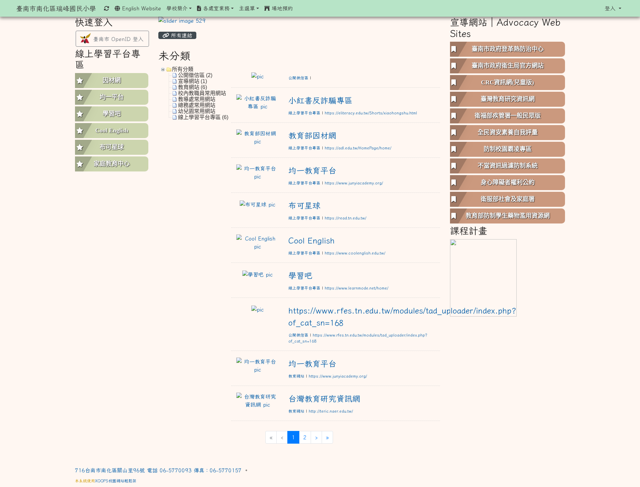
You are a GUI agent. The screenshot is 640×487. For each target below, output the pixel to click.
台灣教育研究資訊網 (324, 399)
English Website (140, 8)
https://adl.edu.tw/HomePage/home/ (358, 148)
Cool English (311, 240)
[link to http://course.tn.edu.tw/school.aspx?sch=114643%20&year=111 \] (483, 277)
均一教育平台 (312, 170)
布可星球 (304, 205)
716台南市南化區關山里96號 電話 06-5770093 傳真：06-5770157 (159, 470)
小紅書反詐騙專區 (320, 100)
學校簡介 (177, 8)
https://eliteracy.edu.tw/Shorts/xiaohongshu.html (371, 113)
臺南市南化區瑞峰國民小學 (56, 8)
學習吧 (300, 276)
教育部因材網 (312, 135)
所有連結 (180, 35)
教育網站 (296, 376)
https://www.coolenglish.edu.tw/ (355, 253)
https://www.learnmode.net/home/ (356, 288)
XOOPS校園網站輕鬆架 (115, 481)
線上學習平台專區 (304, 113)
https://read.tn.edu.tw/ (345, 218)
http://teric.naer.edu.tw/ (331, 411)
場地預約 (281, 8)
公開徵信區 (298, 78)
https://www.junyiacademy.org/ (354, 183)
